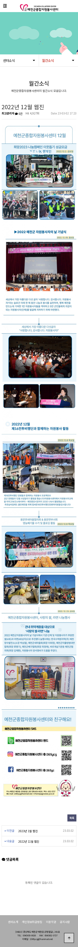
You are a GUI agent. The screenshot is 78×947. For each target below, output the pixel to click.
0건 (20, 114)
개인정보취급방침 (32, 922)
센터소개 (13, 922)
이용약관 (51, 922)
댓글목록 (11, 859)
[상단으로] (69, 938)
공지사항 (65, 922)
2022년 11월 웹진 (28, 841)
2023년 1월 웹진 (28, 831)
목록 (71, 818)
